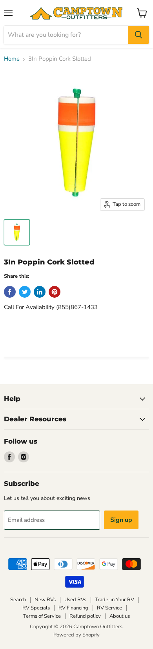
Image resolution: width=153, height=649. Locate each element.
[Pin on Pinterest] (54, 292)
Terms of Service (42, 616)
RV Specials (36, 607)
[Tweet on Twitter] (25, 292)
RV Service (109, 607)
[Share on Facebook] (10, 292)
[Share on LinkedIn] (40, 292)
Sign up (121, 520)
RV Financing (73, 607)
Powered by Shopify (76, 634)
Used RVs (75, 599)
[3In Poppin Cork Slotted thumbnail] (16, 232)
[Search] (138, 35)
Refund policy (85, 616)
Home (12, 59)
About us (119, 616)
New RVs (45, 599)
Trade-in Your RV (114, 599)
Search (18, 599)
